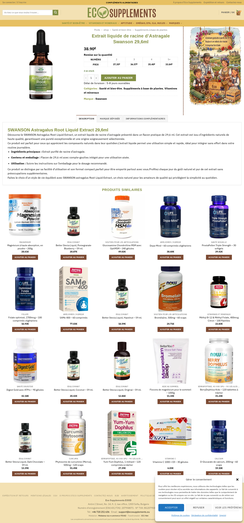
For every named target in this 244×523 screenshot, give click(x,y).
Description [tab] (86, 118)
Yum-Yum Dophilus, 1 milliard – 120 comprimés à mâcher (122, 463)
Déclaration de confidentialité (204, 515)
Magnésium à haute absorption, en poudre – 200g (25, 247)
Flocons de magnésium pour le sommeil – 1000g (170, 391)
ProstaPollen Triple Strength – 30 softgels (219, 247)
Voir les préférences (227, 507)
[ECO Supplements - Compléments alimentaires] (122, 12)
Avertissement (129, 495)
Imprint (222, 515)
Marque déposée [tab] (110, 118)
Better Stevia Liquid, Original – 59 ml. (122, 389)
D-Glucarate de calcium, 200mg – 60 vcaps (219, 463)
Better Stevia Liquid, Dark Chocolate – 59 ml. (25, 463)
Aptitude (126, 23)
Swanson (101, 98)
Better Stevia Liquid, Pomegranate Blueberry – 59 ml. (73, 247)
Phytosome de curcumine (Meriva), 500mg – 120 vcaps (73, 463)
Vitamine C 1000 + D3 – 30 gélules (170, 461)
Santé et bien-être (73, 23)
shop (106, 29)
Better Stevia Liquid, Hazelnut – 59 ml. (122, 317)
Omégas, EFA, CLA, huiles (150, 23)
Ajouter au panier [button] (25, 257)
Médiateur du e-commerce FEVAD (112, 516)
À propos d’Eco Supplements (187, 2)
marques (174, 23)
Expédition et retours (214, 2)
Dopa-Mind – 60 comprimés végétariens (170, 245)
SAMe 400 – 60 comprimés (73, 317)
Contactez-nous (234, 2)
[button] (237, 479)
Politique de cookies (180, 515)
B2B (117, 495)
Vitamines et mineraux (103, 23)
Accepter (171, 507)
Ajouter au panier (118, 77)
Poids (97, 29)
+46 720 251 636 (100, 511)
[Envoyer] (55, 12)
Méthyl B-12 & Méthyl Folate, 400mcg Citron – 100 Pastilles (219, 319)
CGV (55, 495)
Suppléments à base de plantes (151, 29)
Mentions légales (41, 495)
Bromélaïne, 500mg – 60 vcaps (170, 317)
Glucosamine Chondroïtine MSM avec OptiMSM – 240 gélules (122, 247)
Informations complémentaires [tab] (145, 118)
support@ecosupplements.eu (134, 511)
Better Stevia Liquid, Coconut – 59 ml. (73, 389)
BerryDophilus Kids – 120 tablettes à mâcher (219, 391)
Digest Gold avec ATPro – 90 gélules (25, 389)
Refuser (198, 507)
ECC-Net (144, 516)
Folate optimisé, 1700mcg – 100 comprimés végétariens (25, 319)
